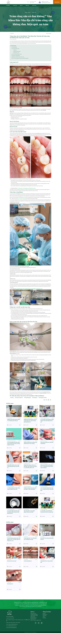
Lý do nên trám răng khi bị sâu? (17, 54)
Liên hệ (44, 616)
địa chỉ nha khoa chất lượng (21, 198)
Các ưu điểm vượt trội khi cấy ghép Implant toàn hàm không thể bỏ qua (47, 420)
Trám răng (12, 33)
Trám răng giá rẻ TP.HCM (42, 397)
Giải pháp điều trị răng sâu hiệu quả (46, 561)
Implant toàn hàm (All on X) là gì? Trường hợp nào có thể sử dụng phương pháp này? (30, 420)
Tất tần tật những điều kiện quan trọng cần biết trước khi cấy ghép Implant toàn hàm (13, 443)
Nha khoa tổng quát (44, 509)
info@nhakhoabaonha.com (12, 625)
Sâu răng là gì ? (10, 583)
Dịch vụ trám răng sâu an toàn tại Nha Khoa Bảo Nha (20, 58)
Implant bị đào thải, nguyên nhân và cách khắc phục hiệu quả (13, 420)
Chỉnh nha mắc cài (10, 463)
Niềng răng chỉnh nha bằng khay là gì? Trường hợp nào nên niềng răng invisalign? (46, 466)
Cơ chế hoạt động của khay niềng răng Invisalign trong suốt (13, 488)
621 (36, 463)
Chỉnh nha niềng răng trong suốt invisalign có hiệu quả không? (30, 488)
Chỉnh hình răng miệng (34, 615)
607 (36, 536)
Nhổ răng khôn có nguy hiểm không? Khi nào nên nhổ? (29, 511)
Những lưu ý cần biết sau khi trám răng (18, 56)
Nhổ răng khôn (26, 509)
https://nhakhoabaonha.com (13, 624)
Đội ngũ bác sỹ (45, 614)
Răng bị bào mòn (16, 52)
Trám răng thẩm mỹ (28, 560)
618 (36, 559)
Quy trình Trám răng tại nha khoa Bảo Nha (46, 539)
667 (20, 509)
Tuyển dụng (44, 615)
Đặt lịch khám (57, 2)
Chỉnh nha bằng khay (44, 463)
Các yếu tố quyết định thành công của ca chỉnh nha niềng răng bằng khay (46, 489)
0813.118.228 (18, 622)
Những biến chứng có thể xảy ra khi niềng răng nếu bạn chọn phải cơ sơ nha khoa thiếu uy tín (30, 466)
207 (20, 486)
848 (20, 536)
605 (36, 486)
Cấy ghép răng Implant (34, 614)
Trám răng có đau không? (16, 55)
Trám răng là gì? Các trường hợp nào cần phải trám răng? (26, 188)
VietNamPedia (34, 632)
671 (53, 536)
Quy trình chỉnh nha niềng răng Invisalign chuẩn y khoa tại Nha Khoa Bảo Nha (13, 512)
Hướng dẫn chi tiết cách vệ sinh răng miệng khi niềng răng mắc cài (13, 466)
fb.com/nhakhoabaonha (13, 627)
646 (20, 559)
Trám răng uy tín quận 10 (19, 397)
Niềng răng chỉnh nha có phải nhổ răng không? (46, 443)
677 (36, 509)
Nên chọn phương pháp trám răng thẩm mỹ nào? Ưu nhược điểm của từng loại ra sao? (28, 288)
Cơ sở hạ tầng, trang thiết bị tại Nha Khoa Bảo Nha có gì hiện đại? (46, 511)
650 (53, 559)
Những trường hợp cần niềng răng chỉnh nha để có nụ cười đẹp (30, 443)
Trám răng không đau (27, 397)
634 (53, 463)
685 (20, 582)
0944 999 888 (11, 616)
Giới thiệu (44, 613)
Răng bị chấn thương (17, 51)
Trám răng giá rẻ (34, 397)
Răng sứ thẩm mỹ (33, 613)
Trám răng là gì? (14, 47)
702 (53, 486)
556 (20, 463)
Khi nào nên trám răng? (15, 48)
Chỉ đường (44, 617)
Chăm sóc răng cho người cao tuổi (35, 620)
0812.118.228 (13, 622)
